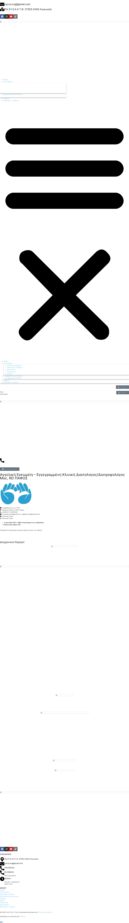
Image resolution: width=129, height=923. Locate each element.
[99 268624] (2, 872)
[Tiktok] (15, 16)
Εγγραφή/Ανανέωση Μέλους (13, 94)
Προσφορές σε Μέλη (14, 378)
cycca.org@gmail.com (17, 4)
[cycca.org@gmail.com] (2, 4)
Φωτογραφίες (4, 905)
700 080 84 (9, 868)
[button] (64, 231)
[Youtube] (11, 16)
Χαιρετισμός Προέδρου (14, 367)
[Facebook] (2, 16)
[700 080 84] (2, 868)
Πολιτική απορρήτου (45, 912)
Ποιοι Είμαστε (8, 81)
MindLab (22, 916)
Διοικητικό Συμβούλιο (14, 365)
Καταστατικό (11, 369)
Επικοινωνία (4, 902)
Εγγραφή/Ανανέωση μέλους (9, 896)
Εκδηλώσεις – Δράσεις (11, 100)
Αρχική (6, 79)
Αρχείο (2, 900)
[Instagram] (6, 16)
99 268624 (9, 872)
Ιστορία (9, 374)
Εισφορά (6, 98)
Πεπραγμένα (11, 372)
